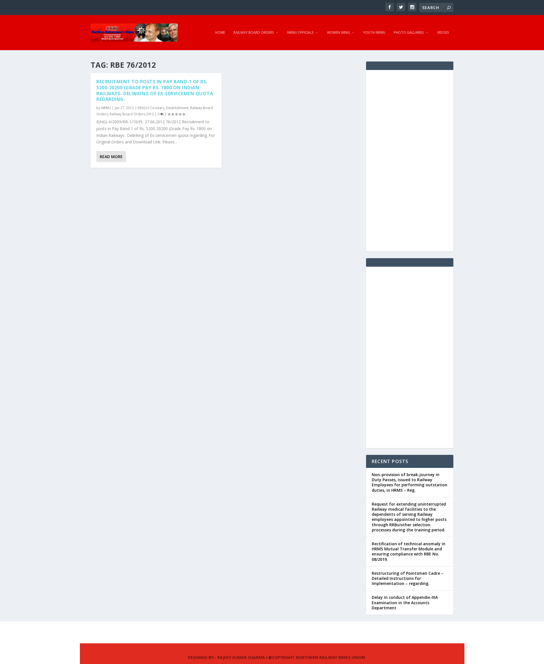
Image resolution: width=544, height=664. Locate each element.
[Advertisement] (410, 161)
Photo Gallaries (409, 32)
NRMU (106, 107)
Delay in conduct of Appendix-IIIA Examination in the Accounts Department (405, 602)
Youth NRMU (374, 32)
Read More (111, 156)
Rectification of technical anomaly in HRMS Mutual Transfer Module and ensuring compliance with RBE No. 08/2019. (408, 551)
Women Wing (338, 32)
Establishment (177, 107)
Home (220, 32)
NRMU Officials (300, 32)
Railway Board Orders (253, 32)
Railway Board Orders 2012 (132, 114)
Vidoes (443, 32)
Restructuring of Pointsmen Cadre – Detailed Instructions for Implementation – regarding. (407, 578)
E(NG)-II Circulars (151, 107)
